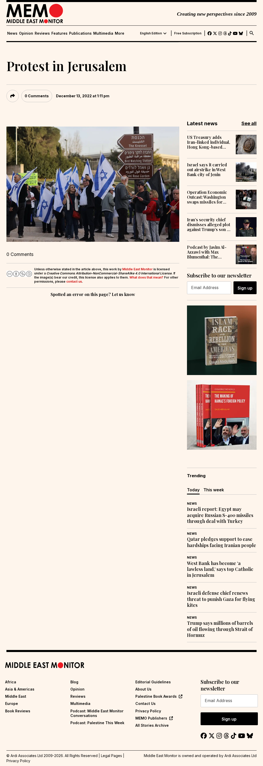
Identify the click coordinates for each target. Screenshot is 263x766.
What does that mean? (146, 277)
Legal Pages (111, 755)
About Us (143, 689)
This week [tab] (213, 489)
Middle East (15, 696)
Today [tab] (193, 489)
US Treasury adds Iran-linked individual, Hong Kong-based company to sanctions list (208, 142)
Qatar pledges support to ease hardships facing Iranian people (221, 542)
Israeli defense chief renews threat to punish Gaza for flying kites (221, 599)
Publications (80, 33)
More (119, 33)
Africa (10, 682)
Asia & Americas (19, 689)
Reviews (42, 33)
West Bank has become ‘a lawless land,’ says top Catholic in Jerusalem (220, 569)
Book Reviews (17, 711)
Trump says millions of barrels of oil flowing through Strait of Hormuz (220, 629)
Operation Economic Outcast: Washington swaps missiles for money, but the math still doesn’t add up (207, 197)
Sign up (245, 288)
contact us (74, 281)
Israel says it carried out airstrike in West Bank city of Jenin (207, 169)
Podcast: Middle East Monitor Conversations (97, 713)
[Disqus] (92, 368)
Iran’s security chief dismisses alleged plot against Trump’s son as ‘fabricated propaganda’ (209, 224)
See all (249, 123)
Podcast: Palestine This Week (97, 723)
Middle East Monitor (137, 269)
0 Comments (37, 96)
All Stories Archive (152, 725)
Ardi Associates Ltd (240, 755)
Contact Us (145, 703)
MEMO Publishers (151, 718)
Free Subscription (187, 33)
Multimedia (103, 33)
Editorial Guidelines (153, 682)
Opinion (26, 33)
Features (59, 33)
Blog (74, 682)
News (12, 33)
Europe (11, 703)
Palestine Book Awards (156, 696)
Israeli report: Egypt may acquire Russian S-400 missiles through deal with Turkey (220, 515)
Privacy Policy (148, 711)
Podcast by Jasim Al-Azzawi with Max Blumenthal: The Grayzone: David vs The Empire (207, 252)
